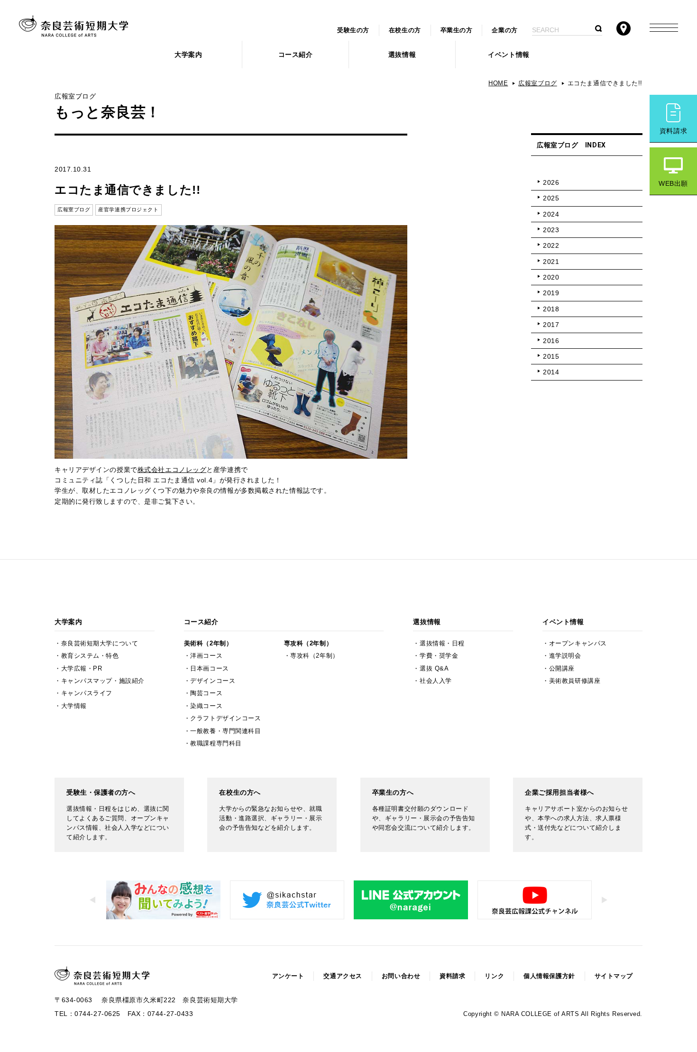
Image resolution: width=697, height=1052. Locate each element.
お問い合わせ (401, 976)
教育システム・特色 (90, 656)
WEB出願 (673, 183)
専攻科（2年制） (308, 643)
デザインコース (212, 681)
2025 (551, 198)
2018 (551, 309)
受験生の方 (353, 30)
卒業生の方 (456, 30)
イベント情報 (508, 54)
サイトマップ (614, 976)
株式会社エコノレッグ (172, 469)
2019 (551, 293)
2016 (551, 341)
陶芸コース (206, 693)
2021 (551, 261)
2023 (551, 230)
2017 (551, 324)
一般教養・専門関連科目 (225, 731)
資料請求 (673, 131)
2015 (551, 356)
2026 (551, 182)
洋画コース (206, 656)
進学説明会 (565, 656)
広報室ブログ (537, 83)
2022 (551, 245)
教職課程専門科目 (215, 743)
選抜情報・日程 (442, 643)
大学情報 (74, 706)
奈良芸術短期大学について (99, 643)
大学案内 (188, 54)
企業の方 (504, 30)
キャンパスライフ (86, 693)
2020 (551, 277)
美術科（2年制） (208, 643)
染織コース (206, 706)
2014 (551, 372)
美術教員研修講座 (574, 681)
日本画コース (209, 668)
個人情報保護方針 (549, 976)
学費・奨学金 (439, 656)
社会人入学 (436, 681)
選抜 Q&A (434, 668)
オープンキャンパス (578, 643)
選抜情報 (402, 54)
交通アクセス (342, 976)
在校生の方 (405, 30)
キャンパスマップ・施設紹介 (103, 681)
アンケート (288, 976)
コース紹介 (295, 54)
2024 (551, 214)
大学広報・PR (81, 668)
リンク (494, 976)
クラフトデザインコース (225, 718)
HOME (498, 83)
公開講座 (562, 668)
